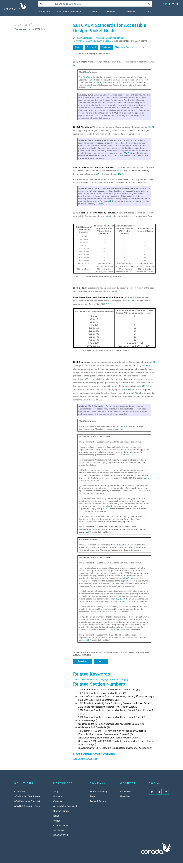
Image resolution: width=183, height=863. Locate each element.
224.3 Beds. (79, 288)
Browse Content (61, 811)
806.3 (129, 301)
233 (87, 532)
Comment (91, 47)
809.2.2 (119, 599)
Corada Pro (44, 11)
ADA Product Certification (69, 11)
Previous (83, 661)
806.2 (98, 174)
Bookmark (106, 47)
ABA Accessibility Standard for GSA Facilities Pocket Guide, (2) (109, 737)
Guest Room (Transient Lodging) (91, 679)
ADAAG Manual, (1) (87, 720)
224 (152, 127)
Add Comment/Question (85, 758)
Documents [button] (110, 11)
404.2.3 (121, 174)
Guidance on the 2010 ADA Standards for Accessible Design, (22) (111, 724)
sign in (25, 29)
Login (164, 3)
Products (93, 11)
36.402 (106, 509)
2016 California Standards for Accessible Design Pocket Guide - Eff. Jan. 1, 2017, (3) (116, 712)
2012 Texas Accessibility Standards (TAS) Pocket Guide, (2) (108, 706)
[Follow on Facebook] (166, 792)
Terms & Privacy (98, 801)
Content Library (60, 825)
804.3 (124, 601)
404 (109, 201)
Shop (148, 11)
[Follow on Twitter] (151, 792)
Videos (56, 820)
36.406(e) (97, 82)
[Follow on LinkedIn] (159, 792)
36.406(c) (87, 77)
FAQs (92, 796)
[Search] (149, 4)
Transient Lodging (119, 679)
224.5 (88, 87)
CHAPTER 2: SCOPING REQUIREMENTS (93, 41)
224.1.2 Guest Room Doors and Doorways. (94, 167)
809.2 (104, 612)
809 (117, 630)
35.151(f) (91, 80)
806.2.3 (116, 291)
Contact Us (125, 791)
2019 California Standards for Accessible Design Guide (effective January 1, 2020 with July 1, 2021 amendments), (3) (116, 698)
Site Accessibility (98, 791)
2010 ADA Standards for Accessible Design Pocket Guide (98, 38)
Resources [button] (131, 11)
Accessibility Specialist (65, 806)
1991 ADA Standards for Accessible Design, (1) (102, 693)
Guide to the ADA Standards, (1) (94, 727)
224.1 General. (80, 62)
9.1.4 (101, 400)
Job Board (58, 830)
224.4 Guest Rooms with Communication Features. (98, 297)
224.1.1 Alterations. (82, 127)
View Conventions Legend (132, 47)
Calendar (57, 801)
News (56, 816)
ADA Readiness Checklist (27, 801)
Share (78, 47)
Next (101, 661)
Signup (175, 3)
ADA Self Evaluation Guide (27, 806)
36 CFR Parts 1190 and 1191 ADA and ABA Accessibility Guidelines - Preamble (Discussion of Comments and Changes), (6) (112, 732)
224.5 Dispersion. (81, 362)
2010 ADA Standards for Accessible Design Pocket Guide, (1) (109, 689)
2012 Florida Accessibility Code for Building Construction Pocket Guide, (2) (115, 703)
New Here (125, 796)
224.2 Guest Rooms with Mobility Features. (94, 213)
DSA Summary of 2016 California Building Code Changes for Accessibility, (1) (116, 748)
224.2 (146, 478)
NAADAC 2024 (60, 835)
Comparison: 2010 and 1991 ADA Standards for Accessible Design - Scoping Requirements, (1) (116, 743)
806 (86, 379)
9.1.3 (108, 304)
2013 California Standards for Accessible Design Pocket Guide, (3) (111, 717)
